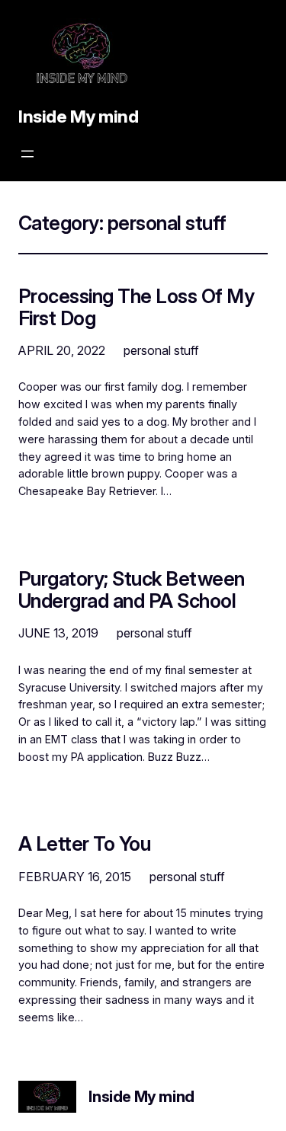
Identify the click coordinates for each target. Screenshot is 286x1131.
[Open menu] (27, 154)
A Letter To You (84, 843)
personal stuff (161, 350)
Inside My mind (78, 116)
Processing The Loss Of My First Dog (136, 307)
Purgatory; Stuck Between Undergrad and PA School (131, 589)
